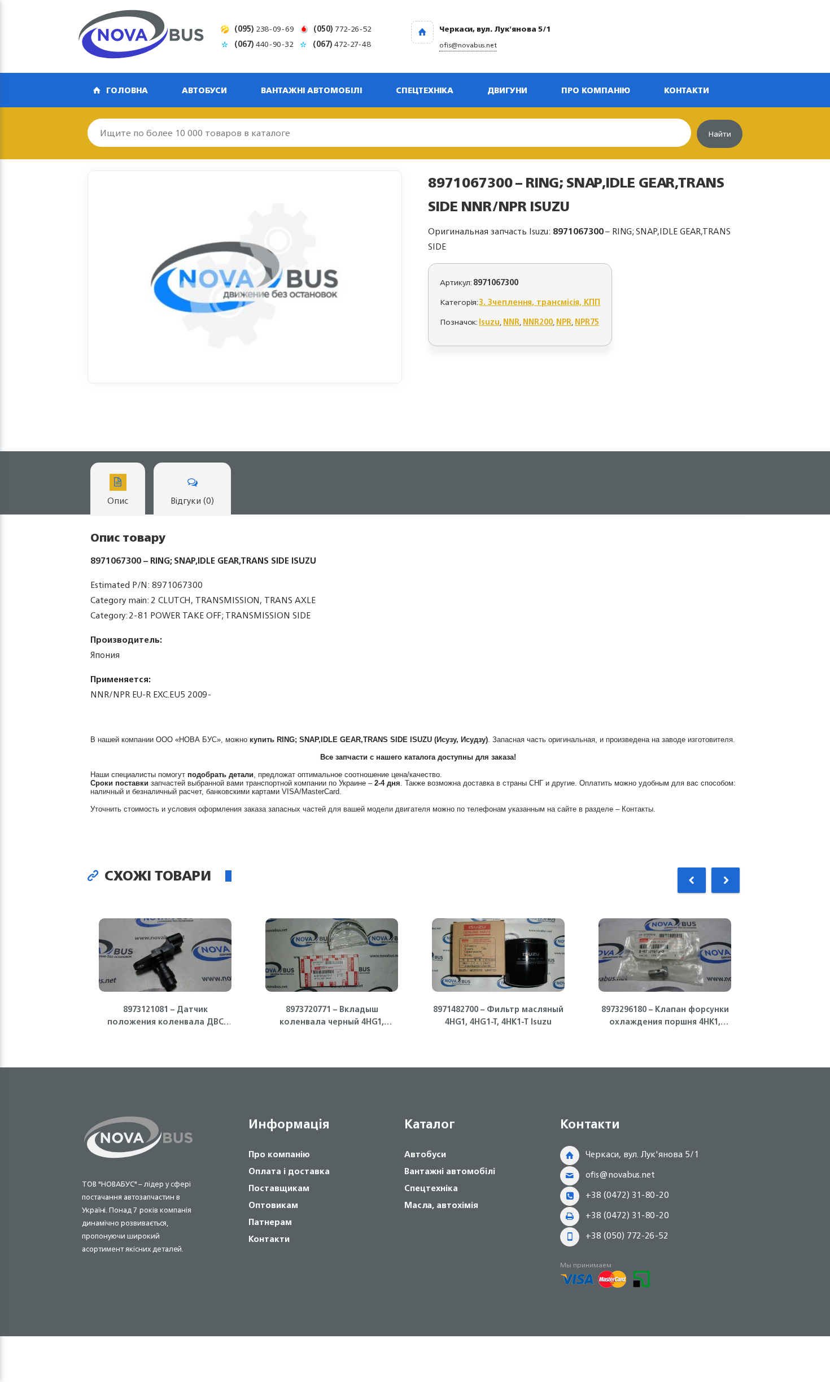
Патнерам (270, 1222)
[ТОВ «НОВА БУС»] (141, 36)
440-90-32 (264, 44)
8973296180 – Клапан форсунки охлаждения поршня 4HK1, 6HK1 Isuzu (665, 1015)
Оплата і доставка (289, 1171)
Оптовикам (273, 1205)
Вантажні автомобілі (311, 90)
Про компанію (595, 90)
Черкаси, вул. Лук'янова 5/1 (642, 1154)
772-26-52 (342, 28)
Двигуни (507, 90)
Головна (127, 90)
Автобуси (204, 90)
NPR (563, 322)
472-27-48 (342, 44)
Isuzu (489, 322)
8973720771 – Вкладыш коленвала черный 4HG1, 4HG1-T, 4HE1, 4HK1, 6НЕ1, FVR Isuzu (332, 1015)
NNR (511, 322)
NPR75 (587, 322)
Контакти (686, 90)
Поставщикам (278, 1188)
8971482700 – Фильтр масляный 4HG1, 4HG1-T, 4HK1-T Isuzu (498, 1015)
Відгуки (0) (192, 500)
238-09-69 (264, 28)
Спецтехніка (424, 90)
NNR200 (538, 322)
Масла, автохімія (441, 1205)
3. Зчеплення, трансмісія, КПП (539, 302)
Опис (117, 500)
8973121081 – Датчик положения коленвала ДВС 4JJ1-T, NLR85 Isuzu (165, 1015)
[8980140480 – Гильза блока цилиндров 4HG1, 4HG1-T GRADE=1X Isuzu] (245, 277)
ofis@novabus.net (620, 1174)
